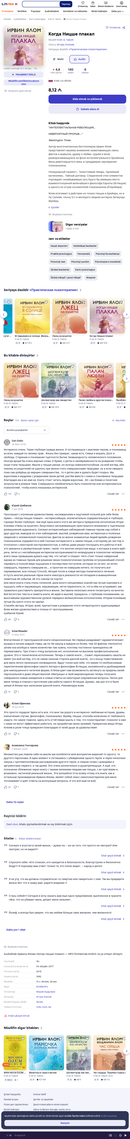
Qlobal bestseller (60, 269)
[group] (65, 442)
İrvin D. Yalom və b (103, 1075)
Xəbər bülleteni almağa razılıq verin (52, 1109)
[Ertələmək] (9, 302)
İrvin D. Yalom (22, 339)
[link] (60, 441)
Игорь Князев (44, 996)
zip (49, 1007)
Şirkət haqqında (12, 1094)
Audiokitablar (52, 11)
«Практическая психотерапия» (88, 49)
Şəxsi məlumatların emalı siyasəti (50, 1104)
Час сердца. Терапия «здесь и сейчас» (110, 1072)
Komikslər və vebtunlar (75, 11)
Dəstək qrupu (11, 1099)
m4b (38, 1007)
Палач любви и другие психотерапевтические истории (96, 400)
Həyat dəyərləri (59, 245)
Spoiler (55, 207)
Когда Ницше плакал (101, 336)
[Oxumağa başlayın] (125, 1135)
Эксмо (39, 1001)
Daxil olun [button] (12, 824)
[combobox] (40, 4)
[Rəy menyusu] (123, 493)
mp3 (44, 1007)
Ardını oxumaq (109, 1115)
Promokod (7, 11)
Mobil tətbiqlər (99, 11)
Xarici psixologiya (85, 269)
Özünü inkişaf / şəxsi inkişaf (66, 277)
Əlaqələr (91, 277)
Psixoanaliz (84, 253)
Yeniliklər (22, 11)
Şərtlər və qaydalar (43, 1099)
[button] (56, 70)
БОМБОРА (42, 986)
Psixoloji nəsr (58, 261)
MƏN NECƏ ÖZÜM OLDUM (15, 1072)
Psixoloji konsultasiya (108, 253)
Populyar (36, 11)
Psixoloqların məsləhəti (108, 261)
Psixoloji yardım (80, 261)
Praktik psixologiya (61, 253)
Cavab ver (113, 493)
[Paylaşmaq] (124, 27)
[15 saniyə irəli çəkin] (120, 1135)
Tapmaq (66, 4)
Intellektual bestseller (85, 245)
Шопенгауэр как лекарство (56, 400)
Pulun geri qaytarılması (16, 1104)
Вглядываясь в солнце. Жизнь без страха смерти (32, 336)
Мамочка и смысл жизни (43, 1072)
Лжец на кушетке (62, 336)
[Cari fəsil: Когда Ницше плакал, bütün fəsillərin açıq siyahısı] (110, 1135)
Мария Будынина (45, 991)
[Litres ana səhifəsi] (10, 4)
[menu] (26, 430)
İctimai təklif (39, 1094)
